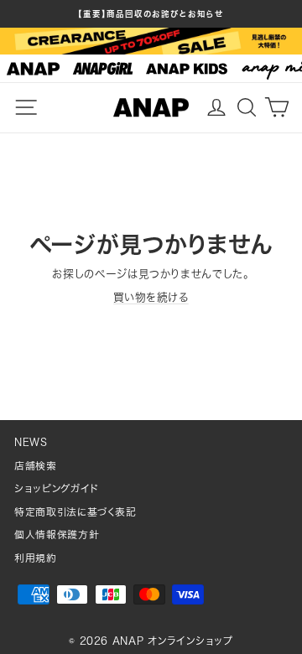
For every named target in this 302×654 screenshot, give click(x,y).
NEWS (31, 442)
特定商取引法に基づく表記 (75, 511)
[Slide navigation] (151, 68)
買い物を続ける (151, 297)
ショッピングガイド (56, 488)
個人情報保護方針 (56, 534)
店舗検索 (35, 465)
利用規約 (35, 558)
